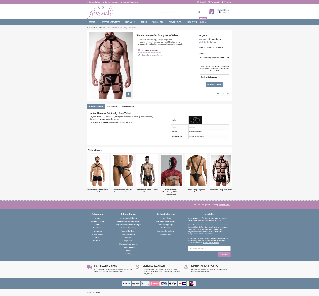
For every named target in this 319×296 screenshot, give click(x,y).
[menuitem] (97, 218)
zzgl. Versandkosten (214, 39)
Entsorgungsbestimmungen (128, 244)
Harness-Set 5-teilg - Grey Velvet (221, 190)
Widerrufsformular (128, 234)
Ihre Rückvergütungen (165, 225)
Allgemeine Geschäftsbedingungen (128, 225)
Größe (201, 53)
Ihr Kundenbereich (166, 214)
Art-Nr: (201, 47)
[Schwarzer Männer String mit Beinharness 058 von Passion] (122, 170)
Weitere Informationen (211, 243)
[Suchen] (199, 11)
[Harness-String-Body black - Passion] (196, 170)
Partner (128, 250)
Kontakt (203, 2)
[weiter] (229, 171)
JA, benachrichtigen (214, 84)
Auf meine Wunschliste (150, 50)
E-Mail (223, 269)
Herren (92, 28)
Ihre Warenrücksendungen (165, 221)
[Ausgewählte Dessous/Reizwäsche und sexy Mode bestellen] (111, 11)
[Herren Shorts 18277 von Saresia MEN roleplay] (147, 170)
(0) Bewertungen (128, 106)
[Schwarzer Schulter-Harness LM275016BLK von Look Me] (98, 170)
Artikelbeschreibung (96, 106)
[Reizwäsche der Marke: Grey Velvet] (195, 120)
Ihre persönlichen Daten (165, 231)
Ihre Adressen (166, 228)
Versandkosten (224, 205)
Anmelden (227, 2)
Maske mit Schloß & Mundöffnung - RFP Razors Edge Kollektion (171, 192)
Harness (102, 28)
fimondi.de (96, 292)
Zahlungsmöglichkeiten (128, 218)
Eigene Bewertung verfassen (152, 55)
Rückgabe (128, 237)
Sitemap (128, 254)
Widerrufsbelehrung (128, 231)
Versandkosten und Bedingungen (128, 221)
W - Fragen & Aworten (128, 247)
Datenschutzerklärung (128, 228)
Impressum (128, 241)
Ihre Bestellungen (166, 218)
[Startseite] (88, 28)
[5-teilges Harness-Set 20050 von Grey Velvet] (221, 170)
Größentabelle (112, 106)
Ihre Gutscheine (165, 234)
